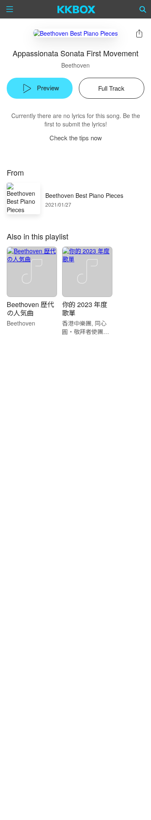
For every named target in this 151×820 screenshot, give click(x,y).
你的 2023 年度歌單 (84, 309)
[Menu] (10, 9)
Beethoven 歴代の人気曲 (30, 309)
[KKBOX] (76, 9)
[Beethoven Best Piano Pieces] (75, 33)
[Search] (143, 9)
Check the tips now (75, 137)
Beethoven (75, 65)
